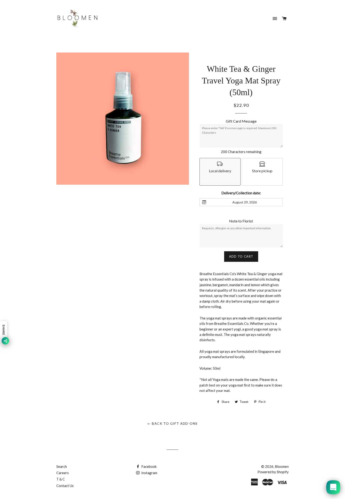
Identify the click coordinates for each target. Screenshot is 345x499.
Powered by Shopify (273, 472)
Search (61, 466)
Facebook (149, 466)
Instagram (149, 473)
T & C (60, 479)
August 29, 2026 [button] (244, 202)
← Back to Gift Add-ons (172, 423)
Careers (62, 473)
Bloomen (282, 466)
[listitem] (220, 172)
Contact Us (65, 486)
